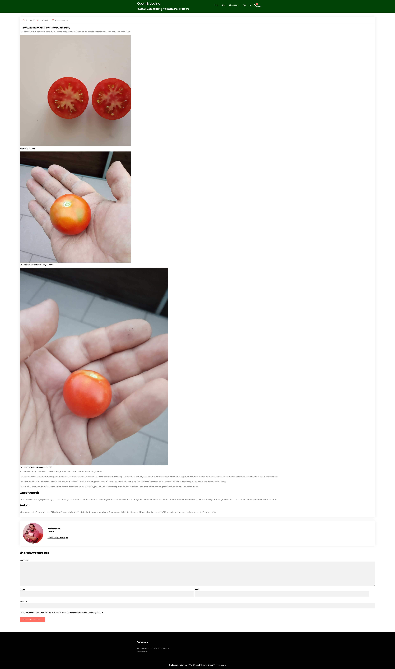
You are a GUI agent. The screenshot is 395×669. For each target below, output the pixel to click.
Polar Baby (45, 20)
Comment (24, 560)
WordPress (194, 665)
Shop (216, 5)
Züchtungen (233, 5)
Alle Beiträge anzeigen (58, 537)
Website (23, 601)
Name (22, 589)
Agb (244, 5)
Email (197, 589)
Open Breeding (148, 3)
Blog (223, 5)
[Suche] (251, 5)
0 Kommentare (61, 20)
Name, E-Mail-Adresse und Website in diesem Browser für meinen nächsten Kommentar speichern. (63, 612)
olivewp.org (220, 665)
